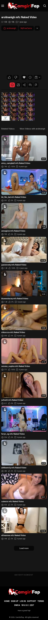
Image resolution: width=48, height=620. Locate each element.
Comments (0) (30, 84)
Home (7, 601)
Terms (40, 601)
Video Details (12, 84)
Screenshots (18, 84)
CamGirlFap (19, 617)
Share (24, 84)
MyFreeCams (26, 28)
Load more (24, 548)
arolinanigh (11, 28)
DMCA (17, 605)
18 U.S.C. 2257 (27, 605)
